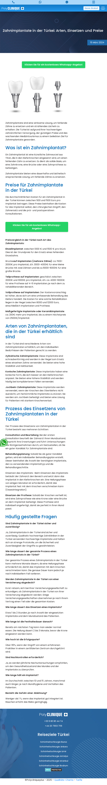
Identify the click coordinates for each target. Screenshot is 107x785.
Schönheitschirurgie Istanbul (53, 760)
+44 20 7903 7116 (53, 725)
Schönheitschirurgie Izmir (53, 751)
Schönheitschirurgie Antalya (53, 756)
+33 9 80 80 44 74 (53, 721)
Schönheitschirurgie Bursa (53, 741)
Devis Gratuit (91, 8)
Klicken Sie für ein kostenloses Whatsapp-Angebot (53, 64)
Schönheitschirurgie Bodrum (53, 765)
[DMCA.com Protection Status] (53, 770)
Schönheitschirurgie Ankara (54, 746)
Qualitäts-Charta (64, 780)
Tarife (79, 780)
